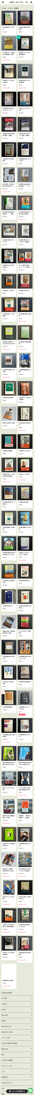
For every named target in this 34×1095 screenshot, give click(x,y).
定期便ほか (5, 1077)
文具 (3, 1088)
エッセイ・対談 (6, 1038)
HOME (4, 8)
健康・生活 (5, 1049)
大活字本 (4, 1004)
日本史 (10, 8)
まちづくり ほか (7, 1066)
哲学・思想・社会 (6, 1026)
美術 (3, 1054)
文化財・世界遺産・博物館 (9, 1043)
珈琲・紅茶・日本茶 (7, 1032)
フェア (3, 1071)
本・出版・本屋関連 (7, 1060)
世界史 (4, 1021)
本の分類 (4, 998)
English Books (7, 1083)
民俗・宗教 (5, 1015)
